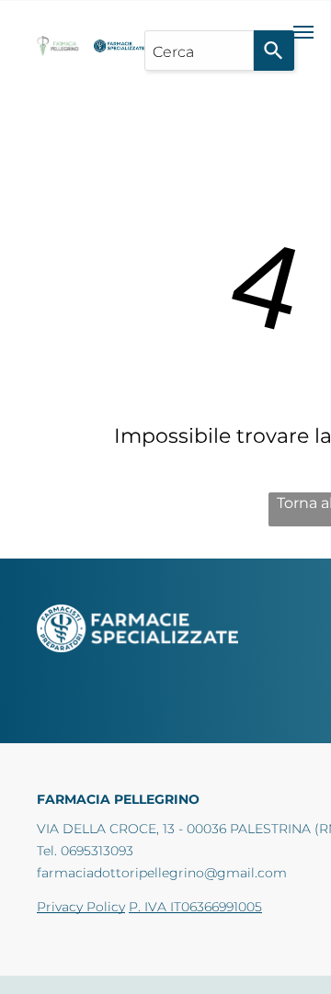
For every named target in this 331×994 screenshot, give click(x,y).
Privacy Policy (81, 906)
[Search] (274, 50)
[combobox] (199, 50)
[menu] (303, 32)
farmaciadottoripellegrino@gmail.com (162, 872)
